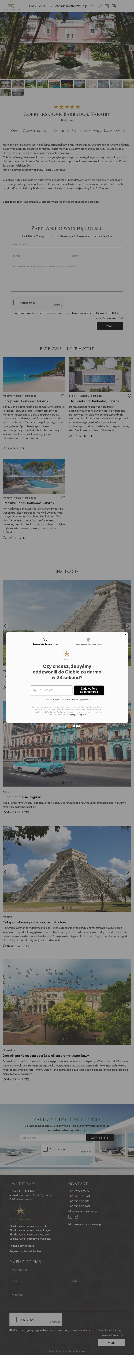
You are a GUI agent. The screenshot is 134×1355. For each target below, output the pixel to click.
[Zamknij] (125, 634)
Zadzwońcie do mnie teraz (89, 690)
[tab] (45, 641)
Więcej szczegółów (77, 714)
